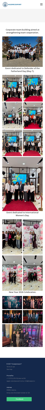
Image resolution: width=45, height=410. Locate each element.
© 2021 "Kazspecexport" (14, 364)
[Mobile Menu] (41, 4)
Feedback (19, 399)
